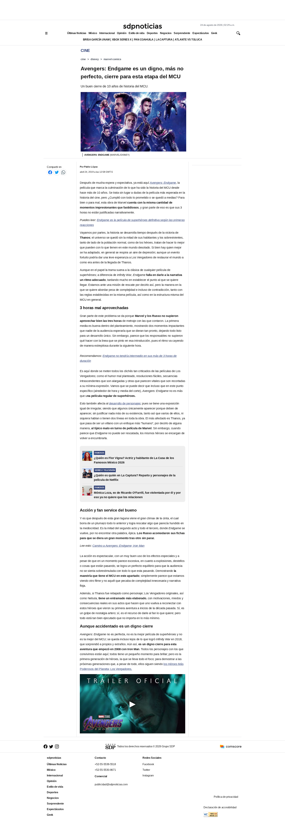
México (93, 33)
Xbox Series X (122, 39)
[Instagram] (57, 747)
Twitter (146, 769)
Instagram (148, 775)
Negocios (165, 33)
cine (83, 59)
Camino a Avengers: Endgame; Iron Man (118, 545)
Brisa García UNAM (96, 39)
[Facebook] (50, 172)
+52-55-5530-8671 (105, 769)
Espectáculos (200, 33)
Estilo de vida (136, 33)
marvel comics (112, 59)
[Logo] (142, 26)
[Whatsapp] (63, 172)
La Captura (164, 39)
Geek (214, 33)
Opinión (121, 33)
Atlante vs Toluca (188, 39)
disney (95, 59)
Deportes (152, 33)
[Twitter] (56, 172)
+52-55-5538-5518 (105, 764)
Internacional (107, 33)
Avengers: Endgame (163, 182)
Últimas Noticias (76, 33)
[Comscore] (230, 746)
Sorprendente (182, 33)
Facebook (148, 764)
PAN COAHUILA (143, 39)
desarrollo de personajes (125, 403)
